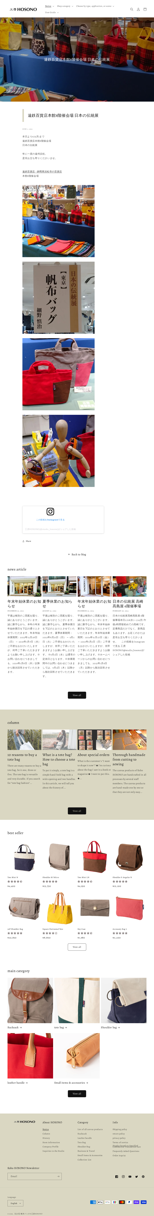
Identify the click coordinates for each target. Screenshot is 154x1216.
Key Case (82, 929)
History (46, 1138)
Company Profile (51, 1146)
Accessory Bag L (120, 929)
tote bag (59, 1027)
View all (77, 695)
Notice (46, 1130)
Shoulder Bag (84, 1146)
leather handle (16, 1082)
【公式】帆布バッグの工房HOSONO (28, 1214)
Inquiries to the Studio (53, 1151)
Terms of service (120, 1142)
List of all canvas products (90, 1130)
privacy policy (119, 1138)
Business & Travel (86, 1151)
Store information (51, 1142)
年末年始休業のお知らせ (24, 604)
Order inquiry (119, 1155)
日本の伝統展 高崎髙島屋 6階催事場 (128, 604)
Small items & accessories (69, 1082)
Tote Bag (82, 1142)
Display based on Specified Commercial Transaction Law (127, 1146)
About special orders (94, 755)
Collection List (84, 1159)
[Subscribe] (58, 1176)
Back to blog (79, 554)
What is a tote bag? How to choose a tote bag (59, 759)
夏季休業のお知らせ (58, 604)
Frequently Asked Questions (126, 1151)
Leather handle (85, 1138)
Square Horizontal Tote (53, 929)
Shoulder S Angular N (122, 877)
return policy (119, 1133)
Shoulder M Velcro (51, 877)
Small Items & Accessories (90, 1155)
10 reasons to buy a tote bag (22, 757)
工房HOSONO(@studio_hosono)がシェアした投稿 (50, 529)
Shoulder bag (109, 1027)
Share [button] (28, 541)
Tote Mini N (13, 877)
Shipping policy (120, 1130)
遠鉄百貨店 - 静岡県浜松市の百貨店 (42, 171)
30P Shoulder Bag (15, 929)
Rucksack (13, 1027)
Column (46, 1133)
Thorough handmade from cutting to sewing (129, 759)
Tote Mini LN (83, 877)
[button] (49, 6)
